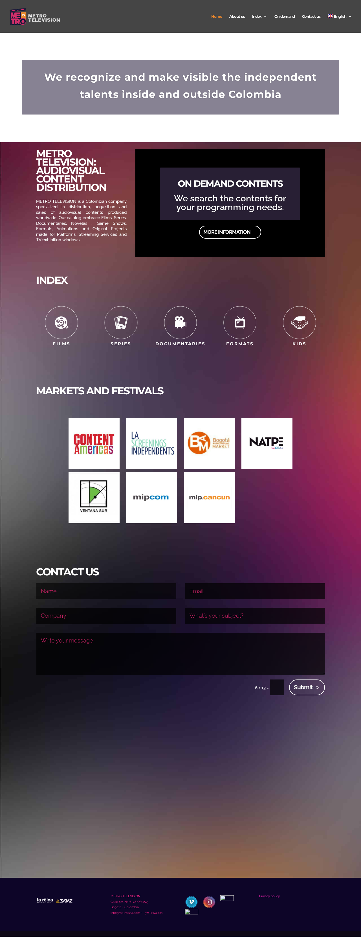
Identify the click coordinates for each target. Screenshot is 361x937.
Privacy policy (269, 896)
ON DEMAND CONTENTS (230, 183)
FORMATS (240, 343)
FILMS (62, 343)
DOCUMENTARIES (180, 343)
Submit (303, 687)
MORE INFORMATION (226, 232)
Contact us (311, 16)
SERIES (121, 343)
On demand (284, 16)
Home (216, 16)
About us (237, 16)
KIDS (299, 343)
